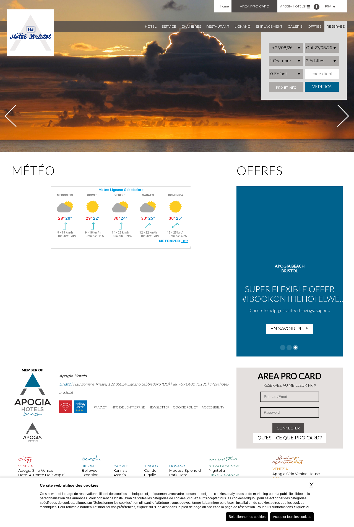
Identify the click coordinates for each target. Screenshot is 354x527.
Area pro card (254, 6)
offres (314, 26)
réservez (336, 26)
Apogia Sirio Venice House (296, 473)
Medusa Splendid (185, 470)
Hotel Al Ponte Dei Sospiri (41, 475)
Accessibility (213, 407)
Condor (151, 470)
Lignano (243, 26)
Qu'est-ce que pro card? (289, 438)
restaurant (217, 26)
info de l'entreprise (128, 407)
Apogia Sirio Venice (35, 470)
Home (224, 6)
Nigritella (217, 470)
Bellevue (90, 470)
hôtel (151, 26)
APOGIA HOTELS (292, 6)
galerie (295, 26)
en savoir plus (289, 328)
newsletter (159, 407)
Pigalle (150, 475)
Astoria (119, 475)
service (169, 26)
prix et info (286, 87)
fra (328, 6)
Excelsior (90, 475)
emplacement (269, 26)
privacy (100, 407)
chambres (191, 26)
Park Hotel (178, 475)
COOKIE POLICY (185, 407)
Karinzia (120, 470)
